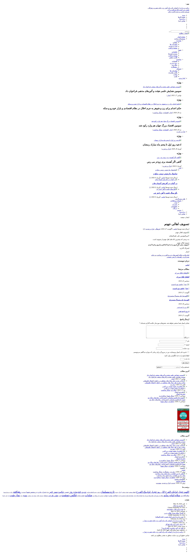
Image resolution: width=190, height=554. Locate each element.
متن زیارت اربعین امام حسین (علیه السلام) (169, 517)
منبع (35, 495)
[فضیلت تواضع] (180, 479)
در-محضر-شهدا (31, 492)
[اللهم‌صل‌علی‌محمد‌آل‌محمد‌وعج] (178, 296)
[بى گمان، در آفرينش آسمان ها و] (166, 179)
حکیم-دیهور (58, 492)
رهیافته (17, 491)
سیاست (178, 59)
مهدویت (178, 40)
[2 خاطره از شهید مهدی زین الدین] (173, 386)
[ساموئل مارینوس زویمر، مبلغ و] (166, 170)
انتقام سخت (132, 492)
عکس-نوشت (69, 495)
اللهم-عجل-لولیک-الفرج (177, 491)
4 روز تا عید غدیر (183, 311)
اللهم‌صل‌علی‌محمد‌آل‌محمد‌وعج (179, 300)
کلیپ (175, 76)
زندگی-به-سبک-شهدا (8, 492)
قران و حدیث (173, 46)
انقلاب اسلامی (125, 492)
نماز (21, 495)
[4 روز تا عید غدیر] (183, 307)
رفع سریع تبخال (178, 506)
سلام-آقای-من (184, 495)
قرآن (175, 202)
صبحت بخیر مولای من (98, 495)
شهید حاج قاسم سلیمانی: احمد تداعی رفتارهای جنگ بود (167, 399)
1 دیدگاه (186, 337)
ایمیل (187, 345)
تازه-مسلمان (107, 491)
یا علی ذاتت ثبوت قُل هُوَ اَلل (174, 524)
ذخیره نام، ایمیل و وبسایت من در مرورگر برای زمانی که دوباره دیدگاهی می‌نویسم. (160, 352)
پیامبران (174, 204)
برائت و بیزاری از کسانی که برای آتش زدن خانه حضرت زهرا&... (168, 8)
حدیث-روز (75, 491)
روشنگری (174, 67)
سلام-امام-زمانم (172, 495)
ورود (183, 15)
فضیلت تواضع (180, 481)
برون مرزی (173, 63)
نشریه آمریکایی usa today (175, 509)
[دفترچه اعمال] (180, 392)
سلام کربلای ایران (138, 495)
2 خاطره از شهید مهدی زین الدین (174, 388)
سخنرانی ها (173, 44)
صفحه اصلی (181, 37)
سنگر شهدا (170, 396)
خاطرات (174, 52)
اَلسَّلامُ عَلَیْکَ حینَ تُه (182, 277)
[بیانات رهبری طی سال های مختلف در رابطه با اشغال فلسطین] (164, 381)
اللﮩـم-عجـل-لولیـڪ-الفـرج (150, 491)
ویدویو (179, 210)
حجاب (175, 74)
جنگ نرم (174, 65)
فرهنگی (178, 69)
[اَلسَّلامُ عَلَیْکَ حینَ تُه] (182, 273)
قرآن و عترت (181, 132)
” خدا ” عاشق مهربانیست (181, 288)
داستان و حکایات (175, 201)
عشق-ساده (81, 495)
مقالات (175, 42)
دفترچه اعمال (180, 394)
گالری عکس (173, 57)
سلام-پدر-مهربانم (158, 495)
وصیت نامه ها (172, 54)
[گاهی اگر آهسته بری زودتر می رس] (169, 157)
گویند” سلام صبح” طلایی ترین (173, 513)
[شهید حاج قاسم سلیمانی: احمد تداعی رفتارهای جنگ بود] (166, 398)
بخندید (116, 492)
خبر (51, 491)
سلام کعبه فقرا (129, 495)
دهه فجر (24, 492)
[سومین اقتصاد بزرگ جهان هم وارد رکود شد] (166, 121)
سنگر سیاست (157, 112)
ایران (119, 492)
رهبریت (172, 384)
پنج (8, 495)
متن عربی (53, 495)
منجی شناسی (31, 495)
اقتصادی (174, 61)
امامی (163, 177)
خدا (48, 492)
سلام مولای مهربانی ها (148, 495)
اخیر (180, 168)
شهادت (106, 495)
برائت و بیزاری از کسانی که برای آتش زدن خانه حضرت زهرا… (163, 520)
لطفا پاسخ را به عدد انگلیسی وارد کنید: (176, 355)
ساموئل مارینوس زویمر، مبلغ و (165, 174)
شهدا (179, 50)
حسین (66, 492)
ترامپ (98, 492)
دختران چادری (42, 492)
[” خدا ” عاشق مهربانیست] (180, 284)
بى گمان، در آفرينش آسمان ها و (165, 183)
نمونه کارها (181, 17)
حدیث (173, 483)
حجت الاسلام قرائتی (92, 492)
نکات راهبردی (172, 72)
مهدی (24, 495)
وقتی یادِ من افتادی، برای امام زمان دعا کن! (171, 475)
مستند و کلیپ (172, 48)
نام (187, 341)
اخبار (168, 95)
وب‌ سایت (186, 348)
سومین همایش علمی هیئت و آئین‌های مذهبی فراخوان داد (167, 377)
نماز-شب (15, 495)
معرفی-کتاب (40, 495)
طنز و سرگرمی (180, 199)
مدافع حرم (162, 396)
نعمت (183, 470)
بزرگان (175, 208)
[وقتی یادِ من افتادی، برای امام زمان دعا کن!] (170, 474)
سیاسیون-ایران (122, 495)
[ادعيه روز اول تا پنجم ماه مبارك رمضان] (167, 140)
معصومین (174, 206)
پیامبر (6, 495)
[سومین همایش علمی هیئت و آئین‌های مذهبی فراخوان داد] (162, 87)
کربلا (4, 495)
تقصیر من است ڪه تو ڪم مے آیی (178, 10)
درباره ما (182, 19)
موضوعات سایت (179, 39)
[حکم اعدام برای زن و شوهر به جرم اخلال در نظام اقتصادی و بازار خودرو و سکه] (154, 104)
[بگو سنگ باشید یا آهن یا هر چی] (166, 189)
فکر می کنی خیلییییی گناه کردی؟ (172, 528)
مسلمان (45, 495)
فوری (59, 495)
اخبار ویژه (182, 78)
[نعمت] (182, 468)
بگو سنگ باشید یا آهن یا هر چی (165, 193)
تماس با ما (181, 21)
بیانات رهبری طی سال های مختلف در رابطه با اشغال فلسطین (165, 383)
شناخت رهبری (113, 495)
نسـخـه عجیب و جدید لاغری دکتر (178, 12)
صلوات (88, 495)
